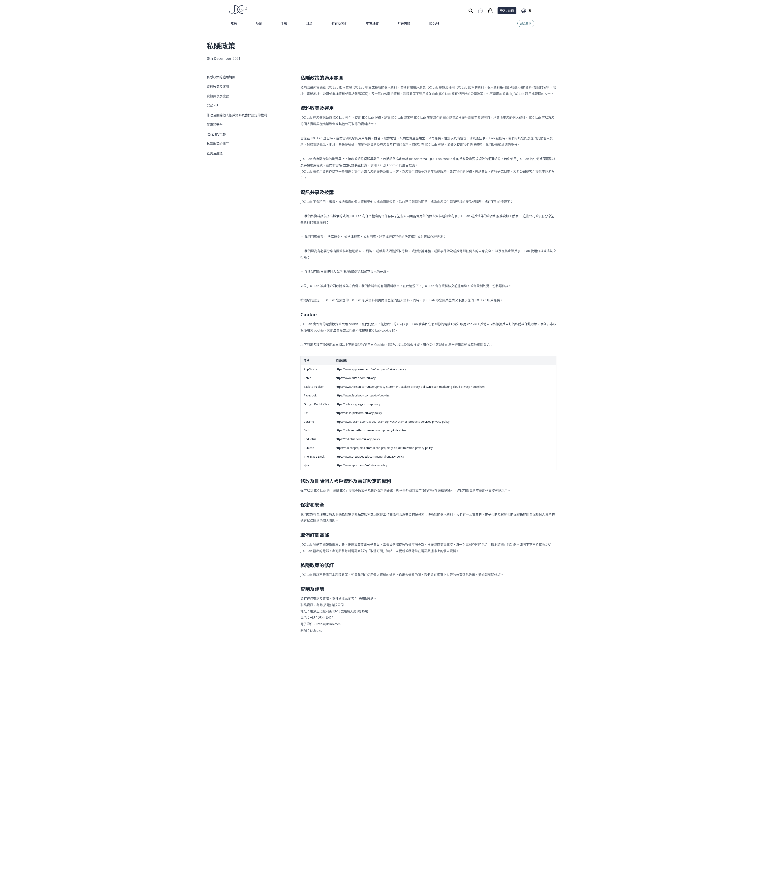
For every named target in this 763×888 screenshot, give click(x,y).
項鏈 (259, 23)
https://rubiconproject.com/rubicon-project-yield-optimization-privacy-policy (384, 448)
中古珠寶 (372, 23)
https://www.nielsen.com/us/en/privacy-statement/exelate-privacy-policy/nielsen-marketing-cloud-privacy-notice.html (410, 387)
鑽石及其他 (339, 23)
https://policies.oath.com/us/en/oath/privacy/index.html (371, 430)
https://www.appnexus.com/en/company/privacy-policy (371, 369)
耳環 (309, 23)
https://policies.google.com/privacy (358, 404)
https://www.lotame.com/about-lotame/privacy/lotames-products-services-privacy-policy (392, 421)
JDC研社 (435, 23)
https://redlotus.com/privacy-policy (358, 439)
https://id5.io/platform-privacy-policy (359, 413)
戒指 (233, 23)
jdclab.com (317, 630)
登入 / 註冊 (507, 11)
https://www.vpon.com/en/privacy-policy (361, 465)
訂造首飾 (404, 23)
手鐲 (284, 23)
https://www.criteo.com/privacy (356, 378)
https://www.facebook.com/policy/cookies (363, 395)
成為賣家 (525, 23)
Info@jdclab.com (328, 624)
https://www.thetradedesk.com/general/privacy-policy (370, 456)
